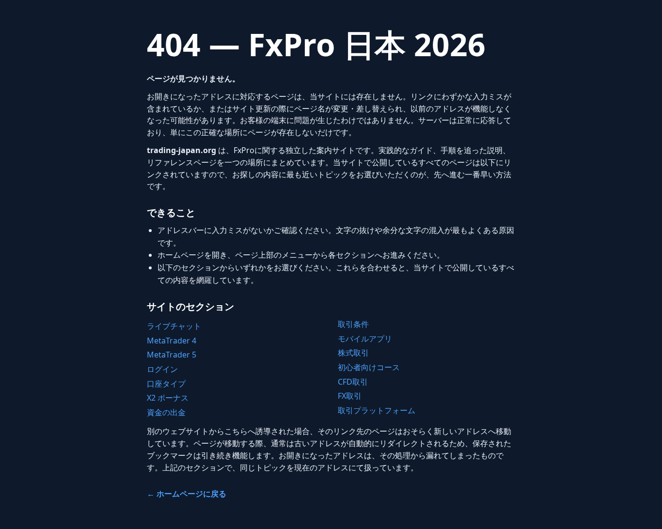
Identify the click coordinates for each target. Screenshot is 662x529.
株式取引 (353, 352)
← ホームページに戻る (186, 493)
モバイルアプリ (365, 338)
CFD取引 (353, 381)
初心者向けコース (369, 367)
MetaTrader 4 (171, 340)
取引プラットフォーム (376, 410)
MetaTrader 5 (171, 354)
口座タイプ (166, 383)
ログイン (162, 369)
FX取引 (350, 395)
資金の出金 (166, 412)
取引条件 (353, 324)
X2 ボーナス (168, 397)
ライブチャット (174, 326)
